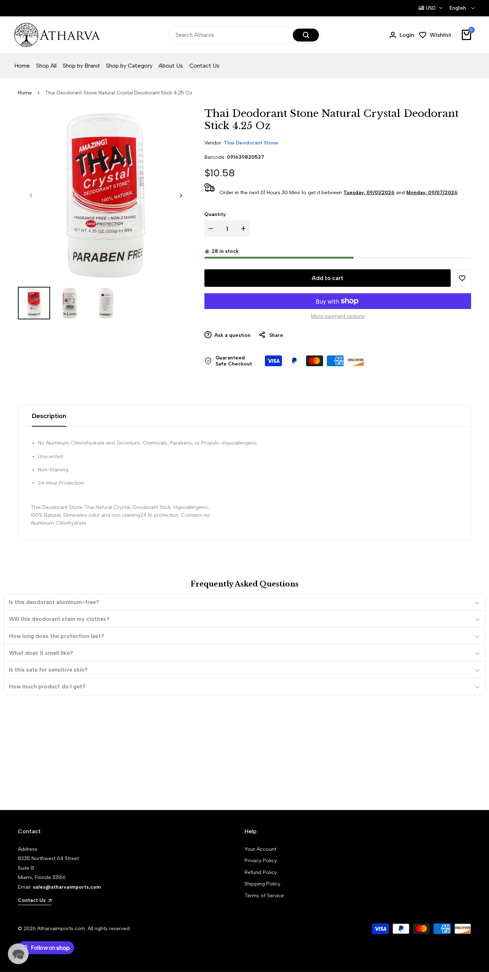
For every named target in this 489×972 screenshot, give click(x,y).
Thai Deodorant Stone (251, 143)
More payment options (338, 316)
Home (25, 93)
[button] (462, 278)
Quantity (215, 214)
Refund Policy (261, 872)
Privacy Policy (261, 861)
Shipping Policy (262, 884)
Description (49, 416)
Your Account (260, 849)
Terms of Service (264, 896)
